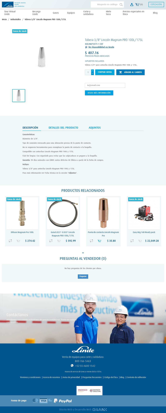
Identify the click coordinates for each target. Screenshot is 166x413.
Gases (56, 13)
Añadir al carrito (130, 72)
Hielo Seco (108, 12)
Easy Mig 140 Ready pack (144, 232)
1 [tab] (85, 255)
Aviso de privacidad (71, 377)
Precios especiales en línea (133, 12)
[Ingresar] (131, 4)
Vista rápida (23, 239)
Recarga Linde (36, 12)
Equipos (71, 13)
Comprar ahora (105, 72)
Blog (155, 13)
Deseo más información (99, 93)
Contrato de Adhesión (136, 377)
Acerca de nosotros (51, 377)
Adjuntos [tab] (95, 127)
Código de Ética (111, 377)
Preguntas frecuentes (92, 377)
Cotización (156, 4)
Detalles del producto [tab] (63, 127)
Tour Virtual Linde (10, 12)
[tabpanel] (22, 223)
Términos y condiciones (30, 377)
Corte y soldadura (88, 12)
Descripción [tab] (30, 127)
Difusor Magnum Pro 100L (22, 232)
